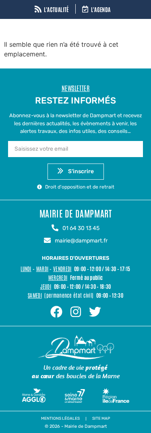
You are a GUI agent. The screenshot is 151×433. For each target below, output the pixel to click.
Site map (101, 418)
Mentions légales (60, 418)
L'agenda (101, 9)
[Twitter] (95, 312)
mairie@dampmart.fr (81, 240)
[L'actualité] (38, 10)
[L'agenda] (85, 10)
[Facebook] (56, 312)
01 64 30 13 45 (80, 228)
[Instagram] (76, 312)
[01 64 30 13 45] (55, 228)
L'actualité (56, 9)
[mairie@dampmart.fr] (47, 241)
